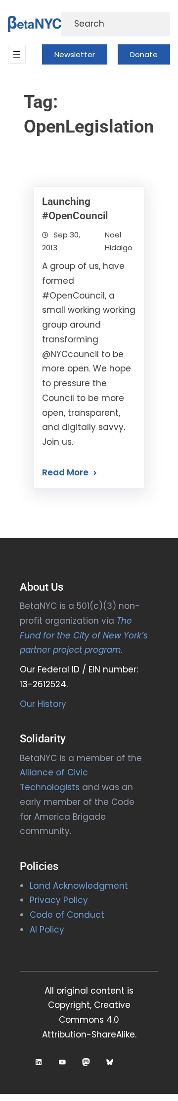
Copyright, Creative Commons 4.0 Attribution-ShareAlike (88, 1019)
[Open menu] (17, 55)
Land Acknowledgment (79, 886)
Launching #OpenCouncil (75, 209)
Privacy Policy (59, 900)
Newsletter (74, 54)
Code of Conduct (67, 915)
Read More (65, 472)
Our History (43, 704)
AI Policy (47, 929)
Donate (144, 54)
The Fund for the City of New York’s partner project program (84, 635)
